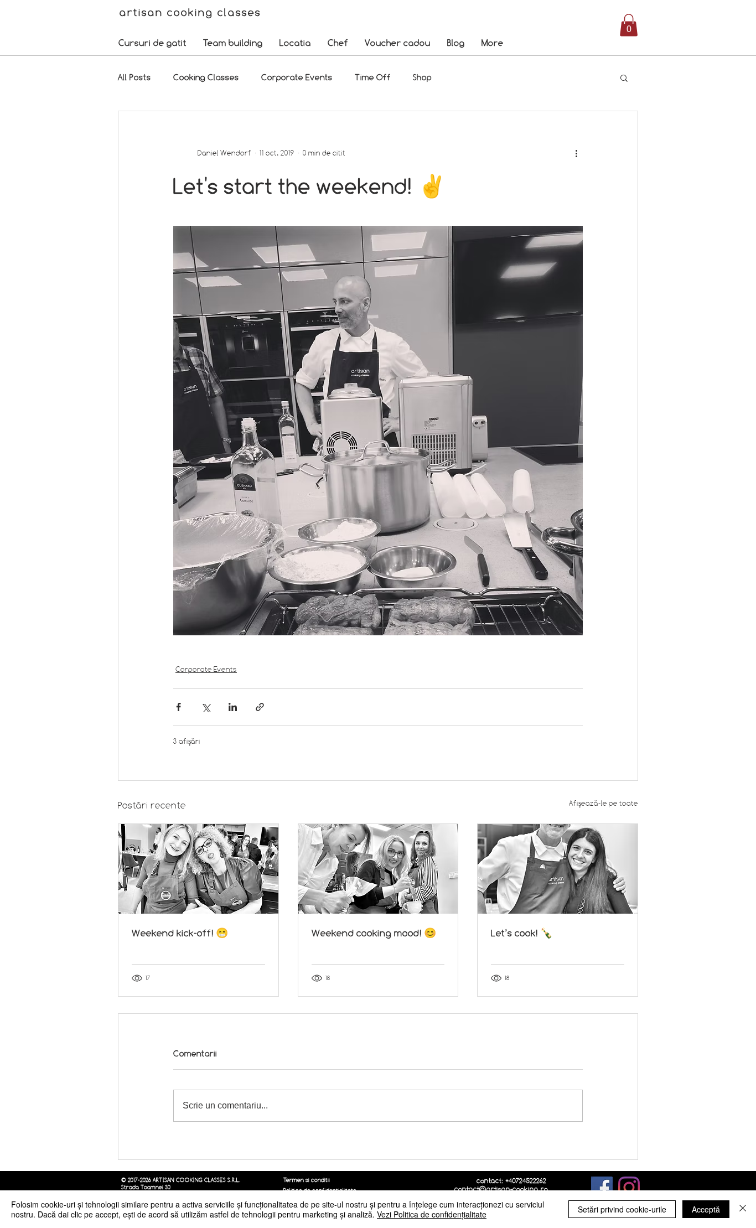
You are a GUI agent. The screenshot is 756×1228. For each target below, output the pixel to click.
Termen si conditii (306, 1180)
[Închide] (742, 1209)
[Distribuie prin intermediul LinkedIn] (232, 707)
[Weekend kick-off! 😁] (198, 869)
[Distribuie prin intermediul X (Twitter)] (205, 707)
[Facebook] (602, 1187)
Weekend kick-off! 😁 (180, 933)
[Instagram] (629, 1187)
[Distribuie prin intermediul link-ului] (260, 707)
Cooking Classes (206, 77)
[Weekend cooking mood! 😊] (378, 869)
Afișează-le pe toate (603, 803)
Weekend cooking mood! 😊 (374, 933)
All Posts (134, 77)
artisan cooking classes (192, 12)
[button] (152, 42)
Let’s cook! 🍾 (521, 933)
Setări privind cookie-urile (622, 1209)
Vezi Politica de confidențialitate (431, 1214)
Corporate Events (297, 77)
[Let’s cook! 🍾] (558, 869)
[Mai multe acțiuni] (576, 153)
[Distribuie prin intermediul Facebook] (178, 707)
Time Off (373, 77)
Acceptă (706, 1209)
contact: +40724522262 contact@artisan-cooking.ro (501, 1185)
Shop (422, 77)
